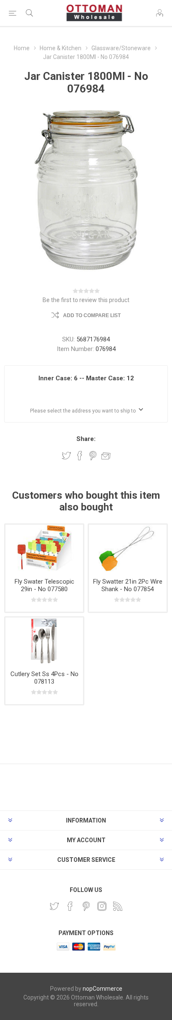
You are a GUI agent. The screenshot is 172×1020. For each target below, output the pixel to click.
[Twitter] (54, 906)
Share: (86, 439)
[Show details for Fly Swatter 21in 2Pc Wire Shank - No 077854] (128, 548)
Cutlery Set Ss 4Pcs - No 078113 (44, 677)
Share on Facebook (79, 455)
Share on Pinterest (93, 455)
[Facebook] (70, 906)
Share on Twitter (66, 455)
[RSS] (117, 906)
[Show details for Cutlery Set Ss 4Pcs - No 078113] (44, 641)
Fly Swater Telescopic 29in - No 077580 (44, 585)
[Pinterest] (86, 906)
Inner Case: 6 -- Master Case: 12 (86, 378)
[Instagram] (102, 906)
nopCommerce (102, 988)
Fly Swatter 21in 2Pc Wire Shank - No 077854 (127, 585)
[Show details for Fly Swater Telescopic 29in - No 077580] (44, 548)
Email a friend (106, 455)
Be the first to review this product (86, 300)
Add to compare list (92, 315)
